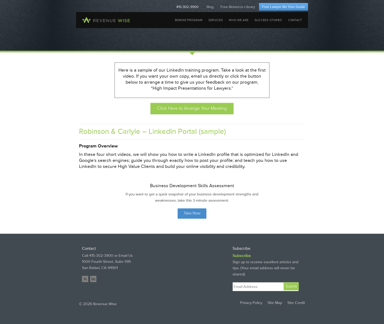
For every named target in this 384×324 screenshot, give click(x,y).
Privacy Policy (251, 303)
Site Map (275, 303)
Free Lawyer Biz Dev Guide (283, 7)
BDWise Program (188, 20)
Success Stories (268, 20)
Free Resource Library (238, 7)
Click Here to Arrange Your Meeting (192, 108)
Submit (291, 286)
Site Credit (296, 303)
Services (215, 20)
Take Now (192, 213)
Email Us (126, 255)
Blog (210, 7)
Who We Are (238, 20)
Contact (295, 20)
